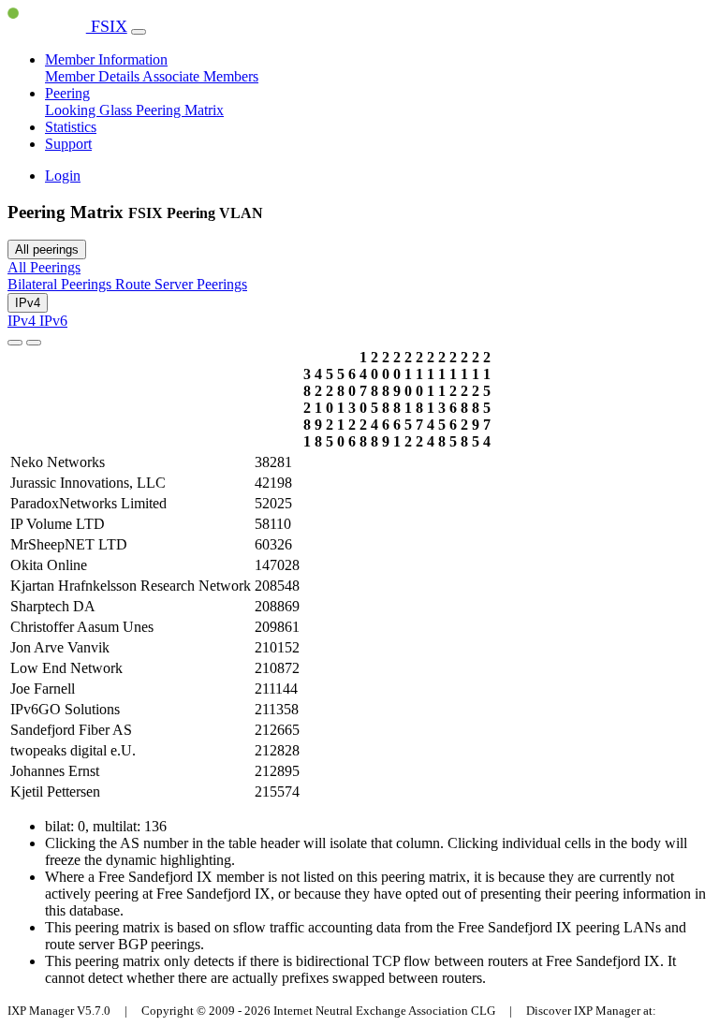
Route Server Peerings (181, 284)
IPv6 (53, 321)
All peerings (47, 249)
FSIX (106, 26)
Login (63, 175)
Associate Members (200, 76)
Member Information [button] (106, 59)
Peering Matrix (180, 110)
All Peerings (44, 267)
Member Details (93, 76)
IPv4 (27, 303)
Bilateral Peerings (61, 284)
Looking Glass (90, 110)
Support (68, 144)
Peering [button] (67, 93)
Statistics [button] (70, 127)
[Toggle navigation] (138, 32)
